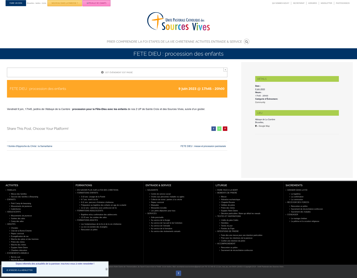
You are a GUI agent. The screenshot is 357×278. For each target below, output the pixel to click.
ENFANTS (11, 199)
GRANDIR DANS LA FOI (297, 190)
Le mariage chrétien (299, 218)
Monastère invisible (159, 208)
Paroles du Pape (227, 228)
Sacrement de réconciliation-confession (237, 250)
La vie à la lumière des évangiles (94, 227)
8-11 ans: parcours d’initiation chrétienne (97, 202)
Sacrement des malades (301, 212)
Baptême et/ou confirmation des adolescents (99, 215)
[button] (246, 41)
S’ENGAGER (292, 215)
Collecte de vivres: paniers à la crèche (166, 199)
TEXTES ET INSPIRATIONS (229, 216)
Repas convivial (17, 234)
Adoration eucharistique (230, 199)
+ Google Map (263, 125)
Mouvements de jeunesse (21, 206)
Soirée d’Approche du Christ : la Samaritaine (30, 146)
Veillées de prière (228, 205)
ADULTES (11, 224)
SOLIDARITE (152, 190)
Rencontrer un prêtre (89, 230)
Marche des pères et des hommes (25, 239)
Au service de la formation (161, 228)
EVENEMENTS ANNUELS (18, 253)
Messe (223, 197)
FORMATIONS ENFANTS (87, 193)
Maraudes (155, 205)
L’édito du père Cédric (229, 220)
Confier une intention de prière (233, 241)
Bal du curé (15, 257)
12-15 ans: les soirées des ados (94, 217)
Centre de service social (161, 194)
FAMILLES (11, 190)
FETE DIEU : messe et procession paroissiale (203, 146)
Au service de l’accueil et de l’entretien (166, 223)
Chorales (14, 228)
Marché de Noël (17, 260)
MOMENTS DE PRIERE (227, 193)
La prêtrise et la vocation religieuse (305, 221)
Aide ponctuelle (157, 217)
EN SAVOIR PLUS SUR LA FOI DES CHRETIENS (97, 190)
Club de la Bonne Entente (21, 231)
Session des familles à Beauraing (24, 197)
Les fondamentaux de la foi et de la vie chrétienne (101, 224)
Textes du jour (226, 226)
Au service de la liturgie (160, 220)
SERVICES (152, 213)
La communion (297, 199)
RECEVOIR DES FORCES (298, 202)
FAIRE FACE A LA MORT (227, 190)
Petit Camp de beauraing (21, 203)
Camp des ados (17, 221)
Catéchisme (16, 209)
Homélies (225, 223)
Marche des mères (18, 245)
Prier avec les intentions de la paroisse (236, 238)
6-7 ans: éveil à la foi (89, 199)
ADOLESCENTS (14, 212)
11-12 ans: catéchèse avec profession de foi (99, 208)
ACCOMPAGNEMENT (226, 244)
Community (260, 102)
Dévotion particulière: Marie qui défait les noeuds (240, 213)
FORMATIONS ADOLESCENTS (90, 211)
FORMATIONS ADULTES (87, 220)
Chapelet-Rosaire (228, 202)
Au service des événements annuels (165, 231)
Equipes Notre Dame (19, 247)
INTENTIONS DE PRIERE (228, 231)
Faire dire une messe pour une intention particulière (241, 235)
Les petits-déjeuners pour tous (163, 211)
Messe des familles (19, 194)
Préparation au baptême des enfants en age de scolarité (103, 205)
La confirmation (297, 197)
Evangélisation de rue (19, 236)
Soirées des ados (18, 218)
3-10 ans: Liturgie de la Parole (93, 197)
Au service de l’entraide (160, 226)
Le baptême (296, 194)
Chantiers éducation (19, 250)
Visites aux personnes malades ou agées (167, 197)
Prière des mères (18, 242)
